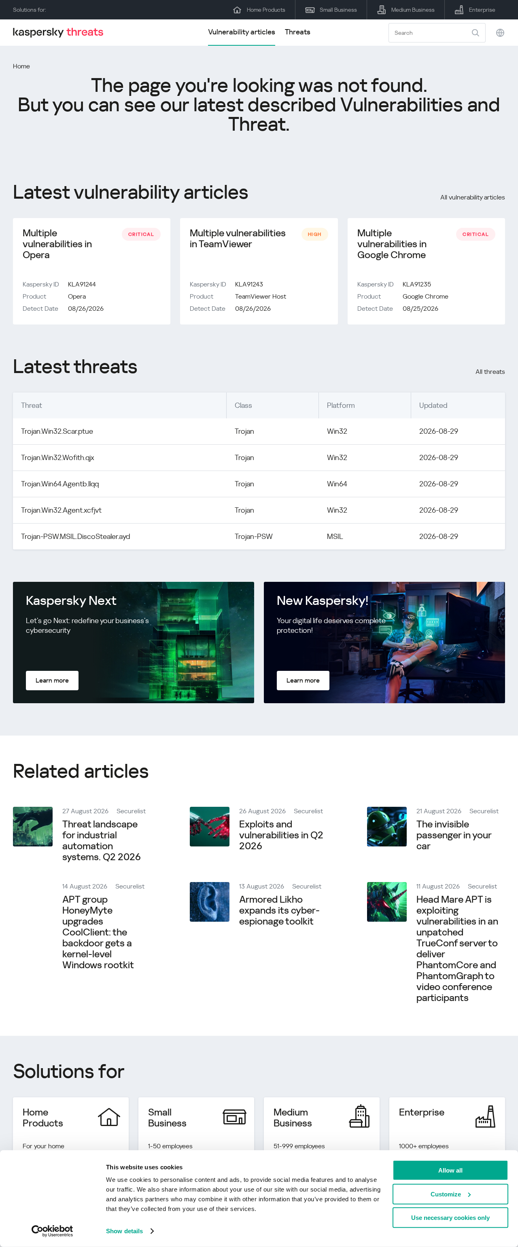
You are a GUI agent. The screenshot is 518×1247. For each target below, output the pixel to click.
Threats (297, 32)
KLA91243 (249, 284)
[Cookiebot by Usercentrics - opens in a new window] (52, 1231)
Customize (446, 1193)
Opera (77, 296)
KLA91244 (82, 284)
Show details (124, 1231)
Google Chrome (425, 296)
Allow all (450, 1170)
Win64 (337, 483)
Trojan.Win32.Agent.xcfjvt (61, 510)
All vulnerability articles (472, 197)
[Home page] (61, 33)
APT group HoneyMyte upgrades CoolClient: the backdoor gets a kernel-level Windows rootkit (98, 932)
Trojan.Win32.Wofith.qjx (57, 457)
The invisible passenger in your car (453, 835)
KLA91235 (417, 284)
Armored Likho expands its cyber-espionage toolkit (279, 910)
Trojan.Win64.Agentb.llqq (60, 483)
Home (21, 66)
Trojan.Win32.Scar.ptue (57, 431)
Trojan (244, 431)
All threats (490, 371)
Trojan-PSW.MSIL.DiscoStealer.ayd (75, 536)
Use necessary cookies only (450, 1217)
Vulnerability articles (241, 32)
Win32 (337, 431)
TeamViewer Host (260, 296)
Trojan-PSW (254, 536)
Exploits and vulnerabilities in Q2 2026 (281, 835)
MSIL (335, 536)
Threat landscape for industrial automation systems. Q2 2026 (101, 841)
